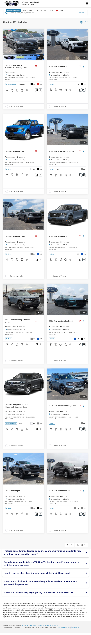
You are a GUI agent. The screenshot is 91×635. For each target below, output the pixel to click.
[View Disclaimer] (27, 90)
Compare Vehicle (16, 106)
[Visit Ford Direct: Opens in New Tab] (75, 627)
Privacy (29, 625)
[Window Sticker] (40, 90)
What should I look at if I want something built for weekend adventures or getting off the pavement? (41, 583)
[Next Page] (72, 545)
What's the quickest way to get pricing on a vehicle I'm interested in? (38, 592)
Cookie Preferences (38, 625)
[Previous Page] (67, 545)
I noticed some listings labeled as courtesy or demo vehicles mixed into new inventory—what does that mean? (42, 552)
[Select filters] (81, 22)
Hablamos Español (13, 11)
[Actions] (40, 66)
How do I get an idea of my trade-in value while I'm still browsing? (37, 573)
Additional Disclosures (51, 625)
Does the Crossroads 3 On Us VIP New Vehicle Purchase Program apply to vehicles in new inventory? (41, 563)
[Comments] (36, 90)
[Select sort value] (86, 22)
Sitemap (24, 625)
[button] (42, 45)
